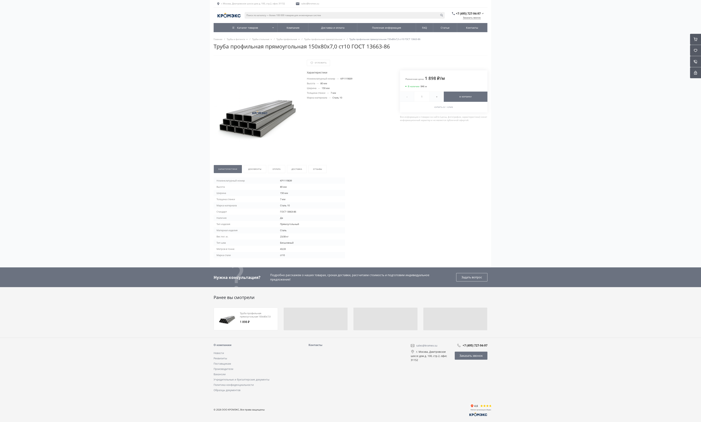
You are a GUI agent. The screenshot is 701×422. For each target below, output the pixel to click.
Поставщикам (222, 363)
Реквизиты (220, 358)
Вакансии (220, 374)
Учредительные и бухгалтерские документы (241, 379)
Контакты (315, 345)
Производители (223, 369)
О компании (222, 345)
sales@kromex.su (310, 3)
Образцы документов (227, 390)
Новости (219, 353)
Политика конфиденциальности (234, 385)
